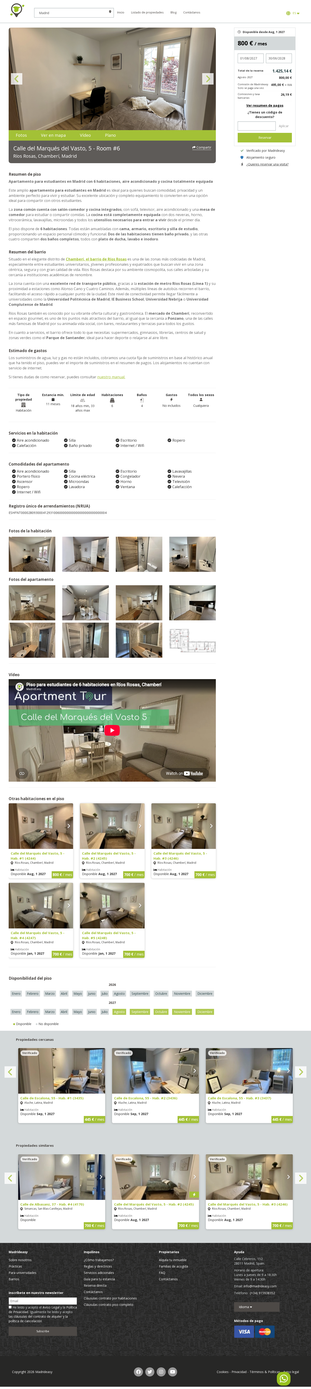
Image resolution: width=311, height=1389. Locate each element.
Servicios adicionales (99, 1272)
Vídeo (85, 135)
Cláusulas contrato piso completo (108, 1304)
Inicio (120, 12)
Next (208, 79)
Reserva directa (95, 1285)
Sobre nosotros (20, 1260)
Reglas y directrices (98, 1266)
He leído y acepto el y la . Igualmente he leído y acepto (43, 1314)
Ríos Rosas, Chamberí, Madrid (45, 156)
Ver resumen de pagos (264, 105)
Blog (173, 12)
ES (294, 13)
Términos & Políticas (265, 1372)
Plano (110, 135)
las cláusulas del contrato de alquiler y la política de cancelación (38, 1318)
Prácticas (15, 1266)
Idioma (244, 1307)
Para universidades (22, 1272)
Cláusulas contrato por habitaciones (110, 1298)
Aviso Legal (51, 1307)
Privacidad (239, 1372)
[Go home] (17, 10)
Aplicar (284, 126)
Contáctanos (191, 12)
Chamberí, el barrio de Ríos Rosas (96, 259)
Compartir (203, 147)
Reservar (264, 137)
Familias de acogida (173, 1266)
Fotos (21, 135)
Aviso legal (291, 1372)
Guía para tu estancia (99, 1279)
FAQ (162, 1272)
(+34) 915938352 (262, 1293)
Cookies (223, 1372)
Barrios (14, 1279)
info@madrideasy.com (260, 1286)
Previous (16, 79)
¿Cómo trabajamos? (99, 1260)
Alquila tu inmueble (173, 1260)
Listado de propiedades (147, 12)
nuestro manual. (111, 376)
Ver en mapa (53, 135)
